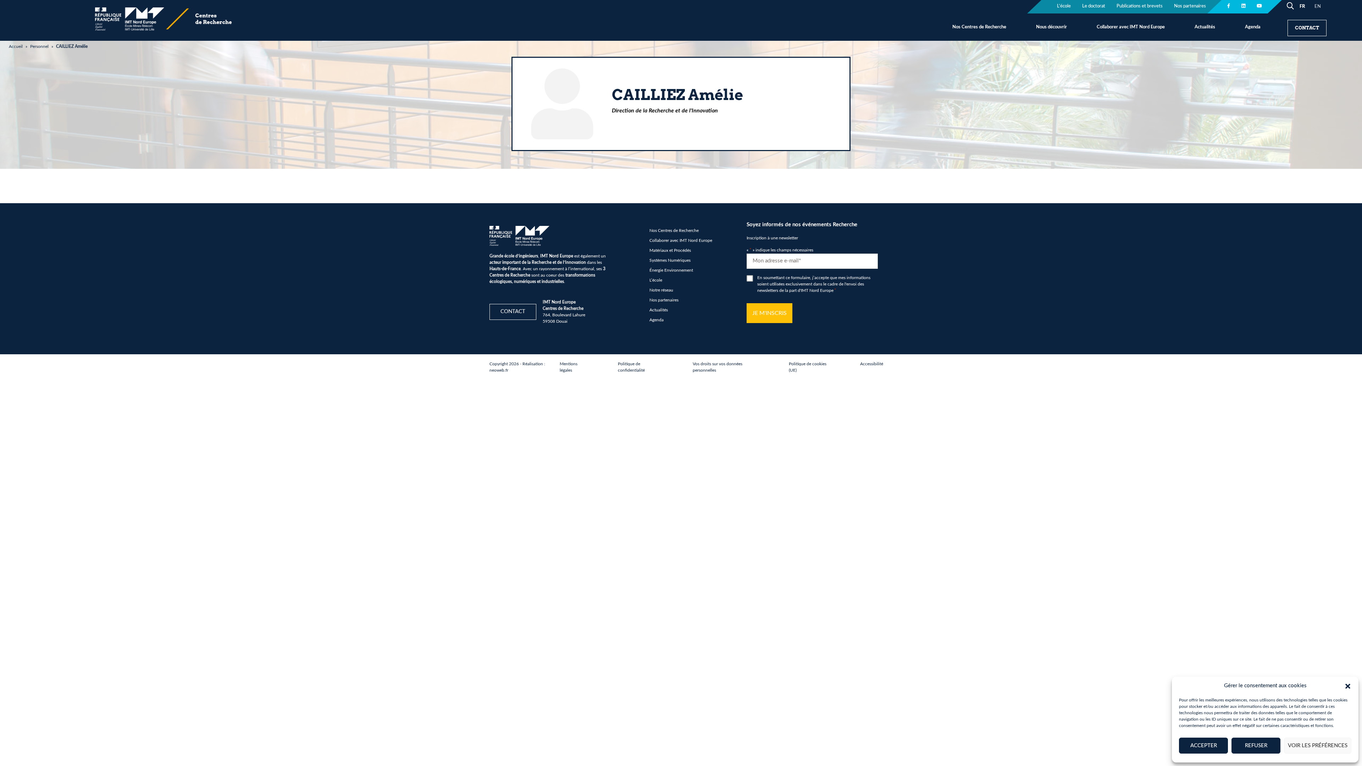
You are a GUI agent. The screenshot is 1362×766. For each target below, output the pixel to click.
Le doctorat (1093, 6)
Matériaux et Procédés (670, 250)
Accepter (1203, 745)
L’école (1064, 6)
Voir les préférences (1317, 745)
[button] (1347, 685)
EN (1317, 6)
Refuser (1256, 745)
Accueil (16, 46)
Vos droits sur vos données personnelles (717, 367)
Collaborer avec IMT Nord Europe (1131, 27)
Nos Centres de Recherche (979, 27)
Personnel (39, 46)
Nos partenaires (1190, 6)
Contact (1307, 27)
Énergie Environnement (671, 270)
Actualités (1205, 27)
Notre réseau (661, 290)
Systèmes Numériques (670, 260)
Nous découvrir (1051, 27)
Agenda (1253, 27)
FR (1302, 6)
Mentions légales (568, 367)
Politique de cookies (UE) (807, 367)
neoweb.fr (498, 370)
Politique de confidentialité (631, 367)
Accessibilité (871, 364)
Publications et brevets (1140, 6)
